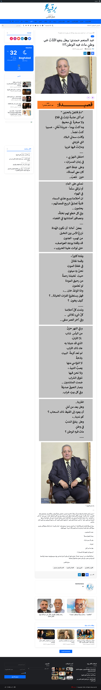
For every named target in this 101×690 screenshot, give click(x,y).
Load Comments (65, 651)
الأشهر (19, 76)
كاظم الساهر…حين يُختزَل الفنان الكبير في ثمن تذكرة (14, 97)
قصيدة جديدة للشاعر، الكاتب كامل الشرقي (47, 641)
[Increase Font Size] (92, 97)
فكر (21, 21)
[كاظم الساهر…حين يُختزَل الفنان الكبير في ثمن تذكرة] (26, 99)
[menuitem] (99, 1)
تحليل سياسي (61, 21)
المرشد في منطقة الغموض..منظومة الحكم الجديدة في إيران (14, 83)
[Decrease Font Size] (88, 97)
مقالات (45, 21)
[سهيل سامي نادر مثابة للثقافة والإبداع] (26, 106)
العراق (81, 21)
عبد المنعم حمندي (58, 567)
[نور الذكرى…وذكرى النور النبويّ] (26, 92)
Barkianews (88, 49)
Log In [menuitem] (96, 1)
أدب (31, 21)
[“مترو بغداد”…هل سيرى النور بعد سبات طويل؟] (62, 678)
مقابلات (26, 21)
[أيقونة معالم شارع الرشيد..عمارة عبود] (69, 678)
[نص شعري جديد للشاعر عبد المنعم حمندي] (65, 634)
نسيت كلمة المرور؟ (9, 669)
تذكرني (23, 673)
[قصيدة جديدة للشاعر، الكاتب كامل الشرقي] (46, 634)
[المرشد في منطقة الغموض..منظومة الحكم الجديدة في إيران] (26, 84)
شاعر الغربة (70, 567)
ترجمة (54, 21)
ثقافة (35, 21)
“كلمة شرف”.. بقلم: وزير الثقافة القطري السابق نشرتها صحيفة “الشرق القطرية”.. (14, 112)
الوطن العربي (75, 21)
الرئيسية (87, 21)
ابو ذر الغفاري (88, 567)
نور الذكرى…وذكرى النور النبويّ (14, 89)
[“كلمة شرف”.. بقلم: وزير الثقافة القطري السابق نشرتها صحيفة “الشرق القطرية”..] (26, 113)
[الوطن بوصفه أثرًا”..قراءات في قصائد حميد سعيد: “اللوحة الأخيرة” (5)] (85, 634)
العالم (68, 21)
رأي (50, 21)
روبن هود (79, 567)
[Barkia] (50, 11)
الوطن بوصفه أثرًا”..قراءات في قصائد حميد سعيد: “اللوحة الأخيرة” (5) (85, 641)
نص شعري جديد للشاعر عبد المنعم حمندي (66, 641)
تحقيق (40, 21)
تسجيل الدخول (15, 676)
